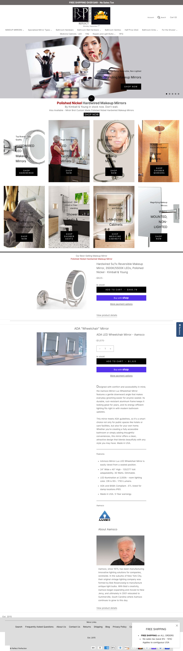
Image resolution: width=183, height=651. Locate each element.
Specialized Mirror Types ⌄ (40, 30)
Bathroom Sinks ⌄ (150, 30)
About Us (61, 627)
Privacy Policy (119, 627)
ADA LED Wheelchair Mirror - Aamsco (120, 334)
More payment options (121, 304)
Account (151, 17)
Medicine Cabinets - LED (71, 34)
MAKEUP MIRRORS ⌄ (14, 30)
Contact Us (74, 627)
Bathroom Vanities (113, 30)
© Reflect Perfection (18, 648)
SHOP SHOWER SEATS (69, 236)
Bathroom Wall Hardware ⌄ (89, 30)
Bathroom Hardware (65, 30)
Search (163, 17)
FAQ (87, 34)
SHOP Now (131, 86)
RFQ (121, 34)
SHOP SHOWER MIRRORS (159, 170)
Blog (107, 627)
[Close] (177, 625)
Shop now (24, 237)
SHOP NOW (114, 171)
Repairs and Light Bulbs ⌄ (104, 34)
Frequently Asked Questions (39, 627)
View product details (106, 315)
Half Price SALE (131, 30)
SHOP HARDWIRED (26, 171)
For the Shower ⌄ (170, 30)
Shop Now (69, 171)
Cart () (173, 17)
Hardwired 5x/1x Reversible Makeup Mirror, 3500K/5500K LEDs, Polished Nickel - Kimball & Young (120, 268)
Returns (87, 627)
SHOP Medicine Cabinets (115, 236)
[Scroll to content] (91, 98)
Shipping (98, 627)
